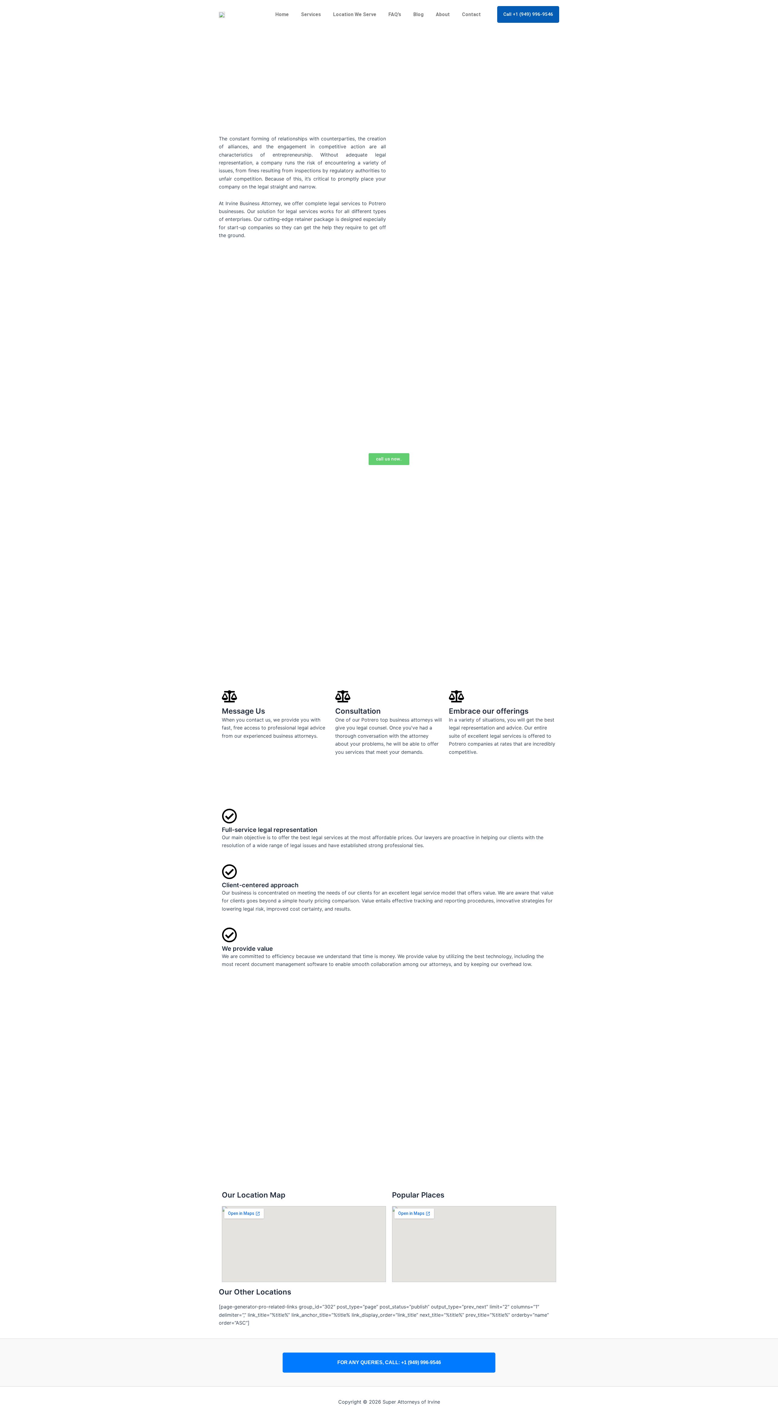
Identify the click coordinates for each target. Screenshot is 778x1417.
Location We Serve (354, 14)
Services (311, 14)
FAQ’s (394, 14)
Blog (418, 14)
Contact (471, 14)
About (443, 14)
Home (282, 14)
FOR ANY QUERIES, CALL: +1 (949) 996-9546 (389, 1362)
